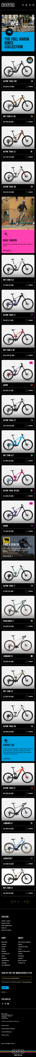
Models (4, 951)
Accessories (5, 960)
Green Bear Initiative (24, 942)
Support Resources (24, 951)
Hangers (4, 958)
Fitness (4, 944)
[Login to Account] (26, 5)
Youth (3, 949)
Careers (20, 958)
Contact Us (21, 963)
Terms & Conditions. (27, 982)
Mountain (4, 942)
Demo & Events (6, 930)
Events (20, 953)
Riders (20, 944)
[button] (30, 5)
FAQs (20, 949)
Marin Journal (22, 960)
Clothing (4, 963)
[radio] (32, 81)
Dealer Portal (6, 923)
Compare (29, 86)
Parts (3, 956)
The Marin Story (23, 946)
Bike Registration (7, 925)
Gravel (4, 946)
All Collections (6, 965)
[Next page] (27, 901)
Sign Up (4, 928)
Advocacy (21, 956)
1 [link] (12, 901)
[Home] (8, 5)
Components (5, 953)
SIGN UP (4, 987)
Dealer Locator (6, 921)
